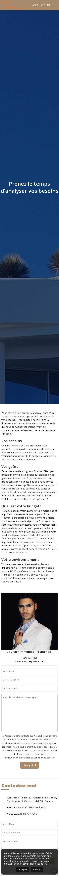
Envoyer (28, 765)
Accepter (22, 869)
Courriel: (12, 807)
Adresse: (12, 798)
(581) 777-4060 (42, 5)
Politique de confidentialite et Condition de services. (29, 757)
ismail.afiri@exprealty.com (32, 807)
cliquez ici (40, 864)
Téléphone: (13, 814)
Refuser (37, 869)
